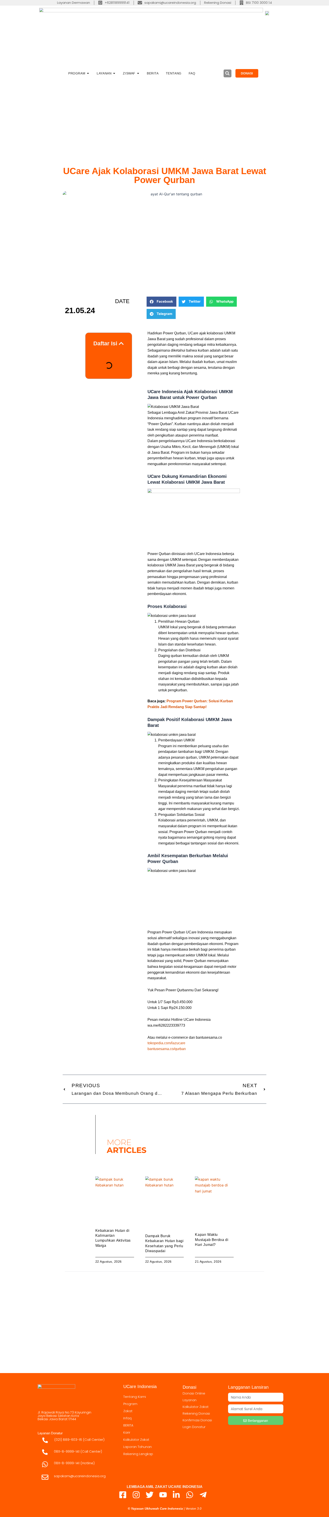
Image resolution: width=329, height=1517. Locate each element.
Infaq (127, 1418)
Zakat (127, 1411)
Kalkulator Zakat (136, 1439)
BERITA (128, 1425)
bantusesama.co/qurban (166, 1049)
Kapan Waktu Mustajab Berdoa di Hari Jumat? (211, 1240)
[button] (227, 73)
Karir (126, 1432)
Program (130, 1403)
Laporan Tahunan (137, 1446)
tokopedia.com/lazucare (166, 1043)
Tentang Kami (134, 1396)
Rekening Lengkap (138, 1454)
